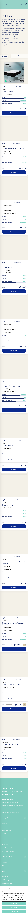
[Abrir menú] (3, 4)
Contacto (4, 862)
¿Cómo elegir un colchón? (10, 851)
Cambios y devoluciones (9, 848)
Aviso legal (5, 876)
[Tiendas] (6, 4)
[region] (14, 900)
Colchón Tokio (7, 267)
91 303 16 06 (7, 794)
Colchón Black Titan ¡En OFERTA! (14, 685)
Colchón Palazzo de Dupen (11, 386)
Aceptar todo (14, 903)
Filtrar (5, 56)
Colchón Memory (8, 505)
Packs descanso (6, 830)
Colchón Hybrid (7, 92)
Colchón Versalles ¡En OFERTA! (13, 148)
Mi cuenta (5, 844)
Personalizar (14, 907)
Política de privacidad (8, 880)
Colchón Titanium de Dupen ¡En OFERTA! (13, 624)
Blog (3, 866)
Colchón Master (7, 446)
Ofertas (4, 833)
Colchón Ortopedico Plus (10, 744)
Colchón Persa (7, 327)
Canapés (4, 827)
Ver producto (14, 113)
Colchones (5, 823)
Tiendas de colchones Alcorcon (11, 812)
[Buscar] (22, 4)
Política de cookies (7, 883)
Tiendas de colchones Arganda (11, 809)
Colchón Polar (7, 208)
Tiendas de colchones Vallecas (11, 802)
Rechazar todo (14, 911)
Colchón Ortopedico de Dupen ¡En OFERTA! (14, 562)
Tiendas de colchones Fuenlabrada (12, 806)
